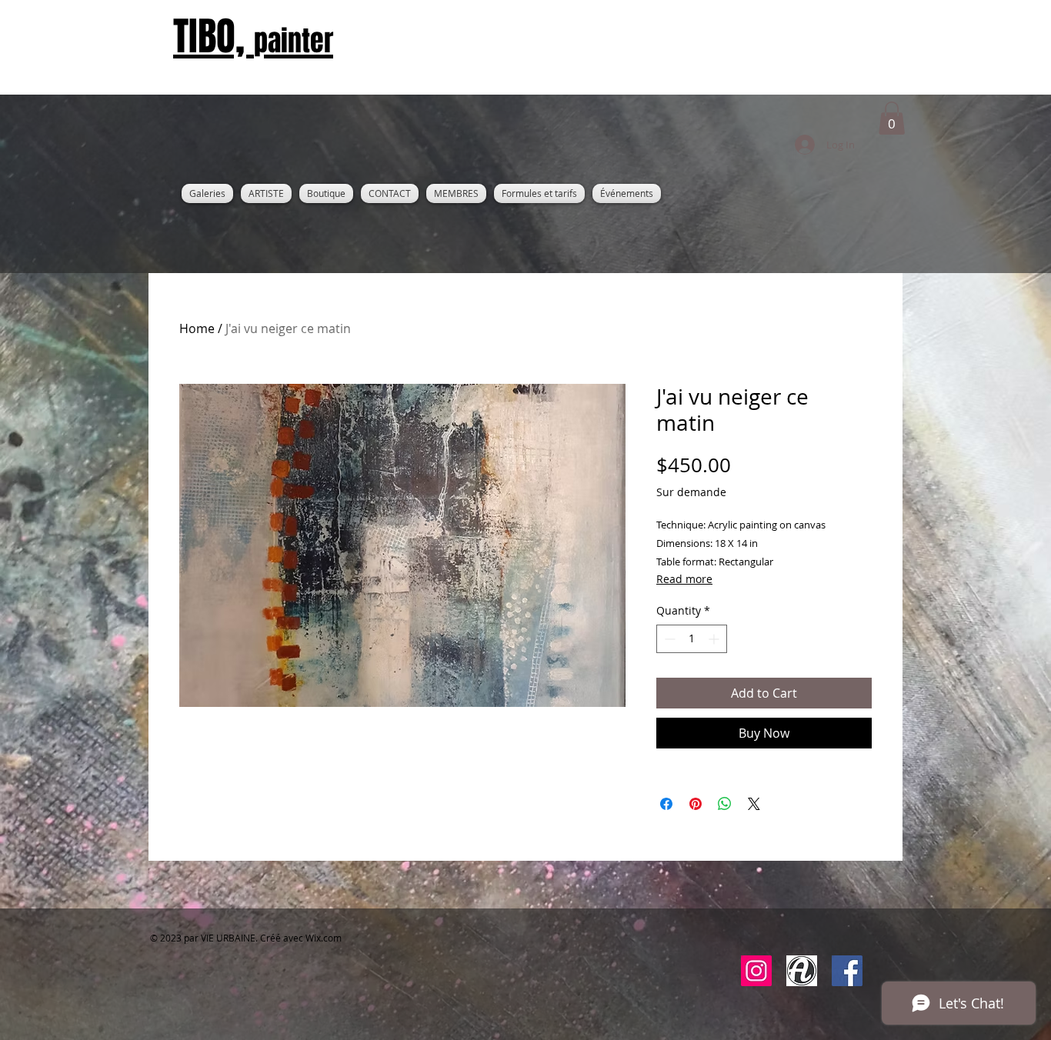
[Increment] (715, 638)
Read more (684, 579)
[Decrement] (668, 638)
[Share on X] (754, 804)
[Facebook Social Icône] (847, 970)
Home (197, 328)
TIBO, (253, 36)
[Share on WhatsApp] (725, 804)
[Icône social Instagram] (756, 970)
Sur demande (691, 492)
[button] (892, 118)
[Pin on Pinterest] (695, 804)
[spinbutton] (692, 638)
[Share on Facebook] (666, 804)
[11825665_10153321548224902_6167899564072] (801, 970)
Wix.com (323, 938)
